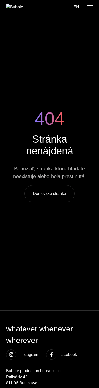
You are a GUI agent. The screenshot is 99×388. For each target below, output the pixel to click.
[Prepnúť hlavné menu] (90, 7)
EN (76, 7)
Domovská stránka (49, 193)
